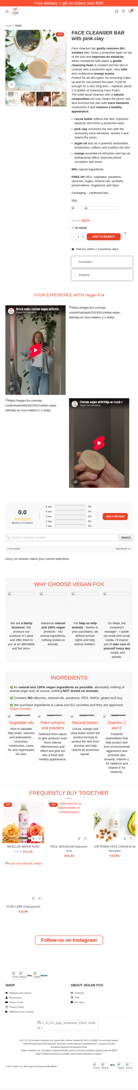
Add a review (115, 516)
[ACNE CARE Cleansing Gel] (23, 863)
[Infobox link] (21, 621)
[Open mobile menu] (7, 11)
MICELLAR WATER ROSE (23, 846)
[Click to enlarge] (11, 84)
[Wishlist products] (123, 11)
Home (8, 25)
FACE (18, 25)
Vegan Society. (20, 708)
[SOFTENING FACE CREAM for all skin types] (114, 822)
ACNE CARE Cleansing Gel (23, 906)
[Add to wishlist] (39, 838)
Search (126, 537)
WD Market (52, 1066)
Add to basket (103, 236)
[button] (34, 838)
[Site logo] (15, 11)
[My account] (116, 11)
